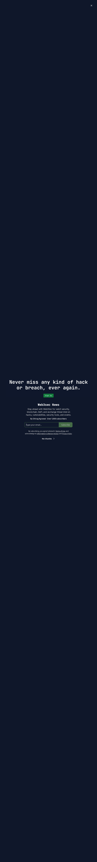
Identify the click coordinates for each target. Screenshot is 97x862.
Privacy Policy (67, 433)
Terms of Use (60, 431)
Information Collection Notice (47, 433)
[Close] (91, 5)
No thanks (47, 438)
